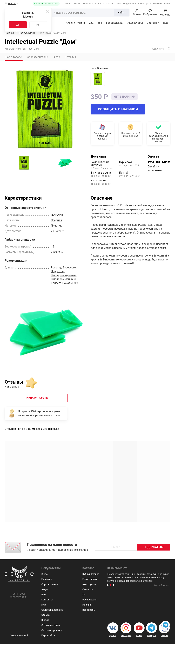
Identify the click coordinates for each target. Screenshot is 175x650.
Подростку (58, 271)
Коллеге (56, 283)
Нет (38, 24)
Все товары (88, 609)
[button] (108, 585)
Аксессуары (135, 22)
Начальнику (70, 283)
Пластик (56, 225)
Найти (121, 12)
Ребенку (56, 267)
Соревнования (49, 584)
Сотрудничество (50, 625)
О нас (68, 3)
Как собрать (144, 3)
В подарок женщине (63, 279)
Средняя (56, 220)
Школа (45, 620)
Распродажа (89, 599)
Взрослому (70, 267)
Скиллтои (153, 22)
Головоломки (114, 22)
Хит (84, 594)
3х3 (100, 22)
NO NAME (57, 214)
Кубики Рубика (75, 22)
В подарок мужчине (63, 275)
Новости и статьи (92, 3)
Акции (76, 3)
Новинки (87, 604)
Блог (44, 594)
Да (17, 24)
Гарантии (46, 579)
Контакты (108, 3)
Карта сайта (48, 635)
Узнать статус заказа (47, 3)
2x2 (91, 22)
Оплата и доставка (126, 3)
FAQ (43, 604)
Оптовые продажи (51, 630)
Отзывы (157, 3)
